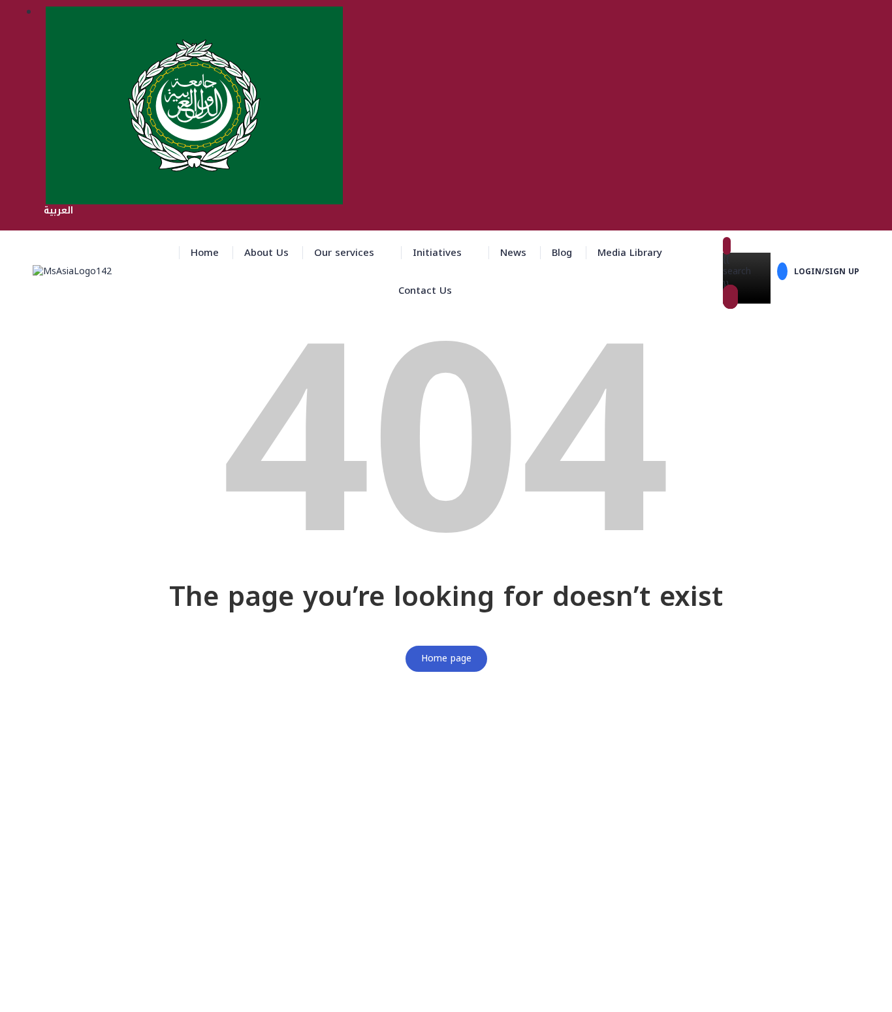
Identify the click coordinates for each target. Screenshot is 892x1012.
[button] (350, 252)
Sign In (108, 993)
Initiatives (437, 253)
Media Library (629, 253)
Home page (446, 658)
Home (205, 253)
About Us (266, 253)
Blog (562, 253)
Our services (344, 253)
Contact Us (425, 290)
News (513, 253)
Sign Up (76, 993)
